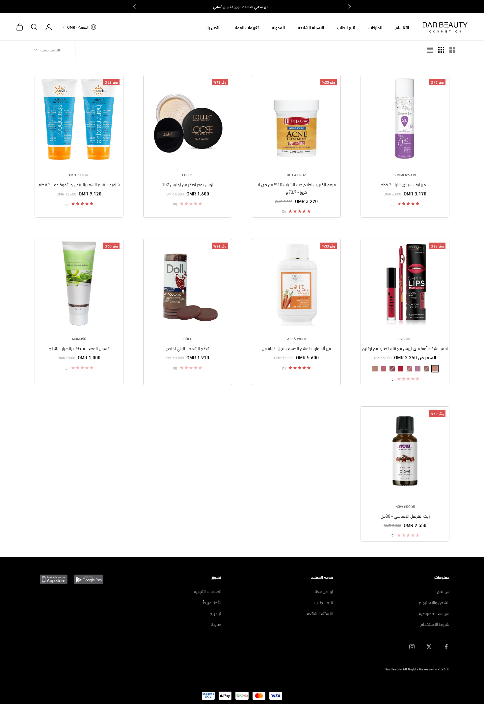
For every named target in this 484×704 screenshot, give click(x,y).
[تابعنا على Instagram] (412, 646)
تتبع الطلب (346, 27)
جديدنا (216, 623)
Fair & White (296, 338)
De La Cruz (296, 174)
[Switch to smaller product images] (441, 50)
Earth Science (79, 174)
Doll (187, 338)
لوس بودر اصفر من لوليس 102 (187, 184)
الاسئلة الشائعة (311, 27)
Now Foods (405, 506)
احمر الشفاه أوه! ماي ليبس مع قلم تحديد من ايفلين (405, 347)
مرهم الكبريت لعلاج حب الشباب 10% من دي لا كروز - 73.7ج (296, 188)
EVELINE (405, 338)
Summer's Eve (405, 174)
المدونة (278, 27)
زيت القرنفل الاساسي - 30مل (405, 515)
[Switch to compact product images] (430, 50)
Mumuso (79, 338)
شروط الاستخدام (434, 623)
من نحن (443, 590)
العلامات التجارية (207, 590)
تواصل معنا (324, 590)
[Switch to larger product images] (452, 50)
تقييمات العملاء (245, 27)
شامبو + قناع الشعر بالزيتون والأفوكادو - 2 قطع (79, 184)
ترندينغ (215, 612)
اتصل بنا (212, 27)
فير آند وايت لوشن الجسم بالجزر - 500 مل (296, 347)
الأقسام (402, 27)
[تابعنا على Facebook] (446, 646)
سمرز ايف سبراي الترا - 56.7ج (405, 184)
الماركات (375, 27)
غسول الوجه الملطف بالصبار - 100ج (79, 347)
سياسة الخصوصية (434, 612)
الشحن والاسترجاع (434, 602)
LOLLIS (187, 174)
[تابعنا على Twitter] (429, 646)
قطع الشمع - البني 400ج (187, 347)
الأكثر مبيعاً (212, 602)
